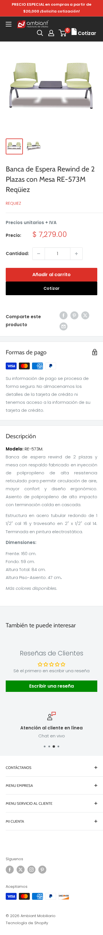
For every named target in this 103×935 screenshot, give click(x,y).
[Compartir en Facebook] (64, 315)
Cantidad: (17, 253)
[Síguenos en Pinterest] (42, 870)
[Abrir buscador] (40, 33)
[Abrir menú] (8, 24)
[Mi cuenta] (51, 33)
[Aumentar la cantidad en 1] (76, 254)
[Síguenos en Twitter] (21, 870)
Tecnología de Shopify (27, 923)
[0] (62, 33)
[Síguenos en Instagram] (31, 870)
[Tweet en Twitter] (85, 315)
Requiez (13, 203)
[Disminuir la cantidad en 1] (39, 254)
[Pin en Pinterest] (74, 315)
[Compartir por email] (64, 326)
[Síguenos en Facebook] (10, 870)
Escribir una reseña (51, 686)
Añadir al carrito (51, 274)
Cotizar (51, 288)
